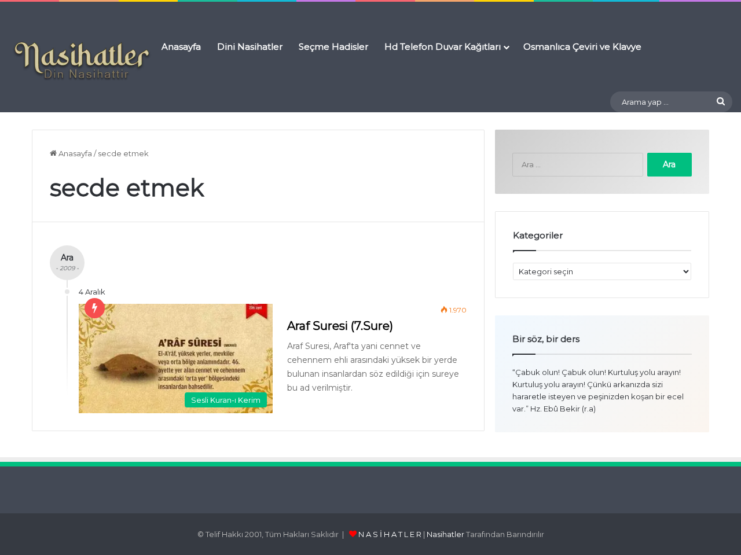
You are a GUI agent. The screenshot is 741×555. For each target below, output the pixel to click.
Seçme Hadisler (333, 46)
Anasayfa (181, 46)
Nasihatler (445, 534)
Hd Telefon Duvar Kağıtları (442, 46)
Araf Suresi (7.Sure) (340, 326)
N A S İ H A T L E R (389, 534)
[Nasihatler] (81, 61)
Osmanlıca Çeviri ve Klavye (582, 46)
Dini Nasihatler (250, 46)
